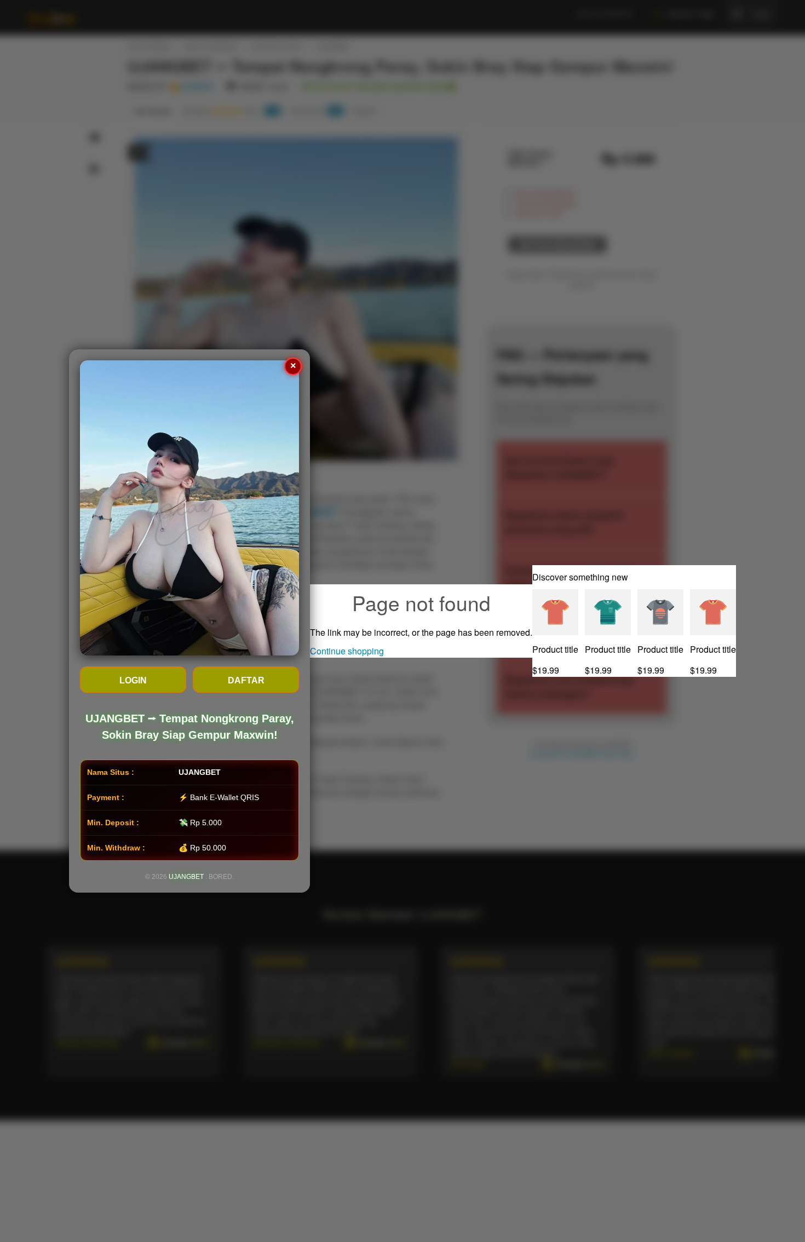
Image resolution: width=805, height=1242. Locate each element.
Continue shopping (347, 651)
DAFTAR (246, 680)
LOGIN (133, 680)
